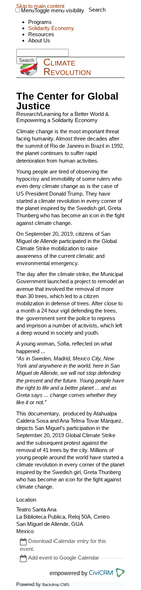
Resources (41, 34)
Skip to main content (40, 6)
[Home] (29, 68)
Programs (40, 22)
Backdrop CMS (55, 584)
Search (97, 10)
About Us (39, 40)
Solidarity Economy (51, 28)
